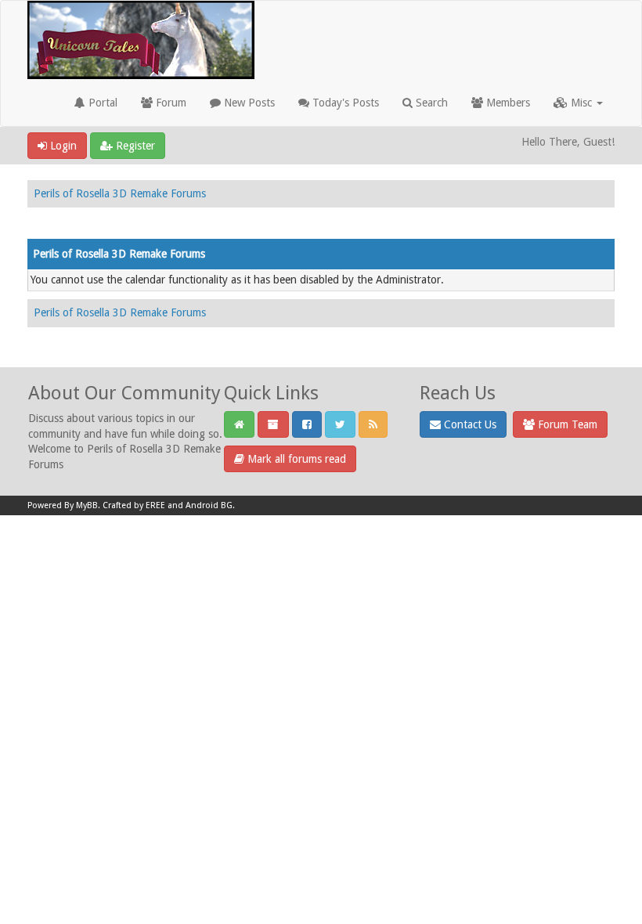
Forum (169, 102)
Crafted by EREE (134, 505)
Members (506, 102)
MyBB (87, 505)
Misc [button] (581, 102)
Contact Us (468, 424)
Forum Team (566, 424)
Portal (101, 102)
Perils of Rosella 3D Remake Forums (120, 193)
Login (62, 145)
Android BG (209, 505)
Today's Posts (344, 102)
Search (430, 102)
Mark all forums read (295, 459)
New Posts (248, 102)
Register (134, 145)
